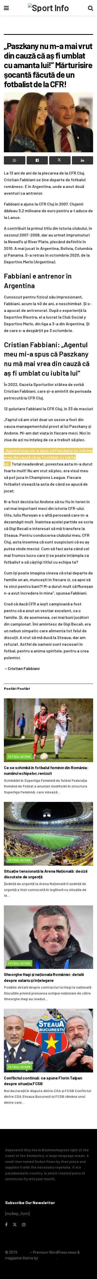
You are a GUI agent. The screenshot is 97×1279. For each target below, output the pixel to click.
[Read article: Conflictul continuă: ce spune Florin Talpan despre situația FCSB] (48, 1040)
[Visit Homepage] (48, 7)
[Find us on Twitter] (15, 1225)
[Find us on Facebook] (6, 1225)
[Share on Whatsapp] (14, 160)
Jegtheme (47, 1258)
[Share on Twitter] (60, 160)
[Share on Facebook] (37, 160)
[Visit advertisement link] (48, 27)
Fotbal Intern (19, 756)
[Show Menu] (6, 7)
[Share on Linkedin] (82, 160)
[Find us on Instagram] (24, 1225)
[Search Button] (90, 7)
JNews (23, 1252)
